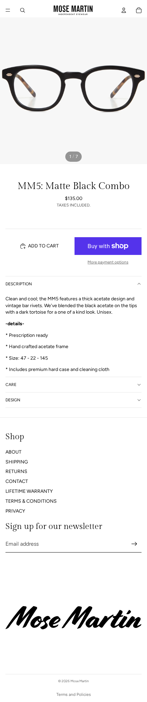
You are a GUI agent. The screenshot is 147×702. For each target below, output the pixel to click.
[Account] (123, 10)
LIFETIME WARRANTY (29, 491)
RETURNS (16, 472)
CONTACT (16, 481)
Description (18, 284)
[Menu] (8, 10)
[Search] (22, 10)
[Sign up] (134, 544)
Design (12, 400)
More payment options (108, 262)
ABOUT (13, 452)
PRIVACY (15, 511)
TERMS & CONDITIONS (31, 501)
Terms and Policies (73, 694)
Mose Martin (79, 681)
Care (10, 384)
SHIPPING (16, 462)
